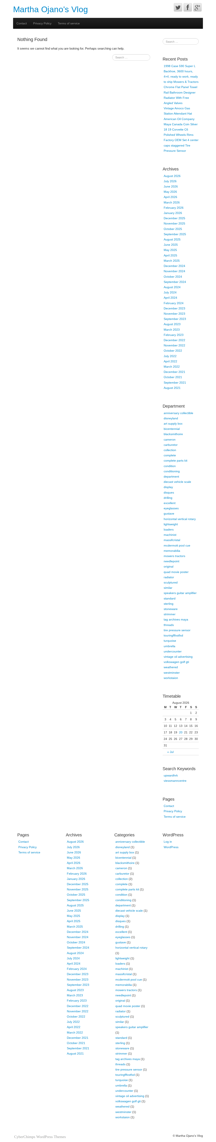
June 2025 (171, 244)
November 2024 (174, 271)
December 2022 (174, 340)
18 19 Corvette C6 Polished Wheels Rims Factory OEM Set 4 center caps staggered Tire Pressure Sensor (181, 140)
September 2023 (175, 319)
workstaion (171, 678)
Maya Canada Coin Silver (181, 124)
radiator (169, 577)
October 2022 (173, 350)
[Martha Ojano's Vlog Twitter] (178, 7)
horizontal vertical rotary (180, 519)
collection (170, 450)
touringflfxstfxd (173, 635)
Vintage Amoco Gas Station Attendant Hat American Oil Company (179, 113)
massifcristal (172, 540)
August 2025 (172, 239)
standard (170, 598)
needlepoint (171, 561)
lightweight (171, 524)
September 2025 (175, 234)
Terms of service (69, 23)
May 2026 (170, 191)
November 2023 (174, 313)
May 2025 (170, 250)
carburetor (171, 444)
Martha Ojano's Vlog (50, 9)
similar (168, 587)
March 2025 (172, 260)
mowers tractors (174, 556)
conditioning (172, 471)
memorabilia (172, 550)
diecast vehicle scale (177, 481)
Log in (168, 841)
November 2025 (174, 223)
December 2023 (174, 308)
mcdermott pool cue (177, 545)
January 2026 (173, 213)
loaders (169, 529)
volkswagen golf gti (176, 662)
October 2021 (173, 377)
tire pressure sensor (177, 630)
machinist (170, 534)
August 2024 (172, 287)
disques (169, 492)
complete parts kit (175, 460)
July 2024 (170, 292)
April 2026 (170, 197)
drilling (168, 497)
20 (180, 732)
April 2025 (170, 255)
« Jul (170, 752)
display (168, 487)
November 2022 (174, 345)
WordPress (171, 847)
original (168, 566)
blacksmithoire (173, 434)
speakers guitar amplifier (180, 593)
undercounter (173, 651)
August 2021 (172, 387)
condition (170, 466)
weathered (171, 667)
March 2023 (172, 329)
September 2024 (175, 282)
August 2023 (172, 324)
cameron (170, 439)
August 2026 (172, 176)
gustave (169, 513)
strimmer (170, 614)
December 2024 (174, 266)
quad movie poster (176, 572)
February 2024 (174, 303)
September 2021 (175, 382)
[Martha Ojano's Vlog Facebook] (188, 7)
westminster (172, 672)
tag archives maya (176, 619)
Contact (21, 23)
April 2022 (170, 361)
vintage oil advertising (178, 656)
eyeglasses (171, 508)
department (171, 476)
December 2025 (174, 218)
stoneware (171, 609)
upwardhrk (171, 775)
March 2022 (172, 366)
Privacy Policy (42, 23)
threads (169, 625)
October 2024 (173, 276)
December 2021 (174, 372)
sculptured (171, 582)
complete (170, 455)
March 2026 (172, 202)
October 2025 (173, 229)
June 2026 (171, 186)
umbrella (169, 646)
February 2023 (174, 335)
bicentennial (172, 428)
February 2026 (174, 207)
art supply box (173, 423)
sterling (168, 603)
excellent (170, 503)
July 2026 (170, 181)
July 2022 (170, 356)
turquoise (170, 640)
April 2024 (170, 297)
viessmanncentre (175, 780)
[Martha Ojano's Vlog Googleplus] (197, 7)
